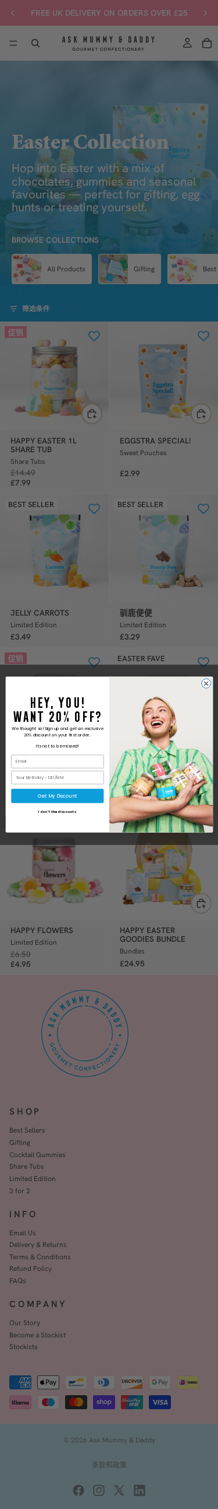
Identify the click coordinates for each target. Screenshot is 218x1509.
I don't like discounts (57, 811)
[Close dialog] (205, 683)
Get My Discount (57, 795)
